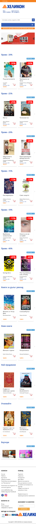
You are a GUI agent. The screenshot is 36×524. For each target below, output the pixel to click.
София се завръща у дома (9, 390)
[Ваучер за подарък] (9, 454)
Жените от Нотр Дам (8, 312)
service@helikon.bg (6, 490)
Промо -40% (6, 248)
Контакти (4, 477)
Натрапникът (24, 350)
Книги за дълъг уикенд (12, 287)
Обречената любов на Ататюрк (7, 158)
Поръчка (20, 476)
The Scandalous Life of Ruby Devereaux (25, 274)
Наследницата (8, 195)
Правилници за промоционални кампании (26, 495)
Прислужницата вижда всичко (25, 157)
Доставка (21, 479)
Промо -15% (6, 170)
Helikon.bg (4, 1)
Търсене (20, 474)
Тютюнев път (24, 118)
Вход (2, 504)
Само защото (24, 195)
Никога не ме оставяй (24, 235)
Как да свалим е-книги (25, 483)
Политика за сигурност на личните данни (9, 486)
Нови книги (6, 326)
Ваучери (5, 442)
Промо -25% (6, 93)
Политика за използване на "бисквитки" (8, 482)
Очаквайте (6, 403)
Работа (3, 476)
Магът (5, 118)
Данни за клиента (23, 481)
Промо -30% (6, 54)
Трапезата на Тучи (24, 80)
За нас (3, 474)
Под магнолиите (9, 79)
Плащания (21, 477)
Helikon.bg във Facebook (8, 492)
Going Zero (7, 273)
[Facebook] (2, 495)
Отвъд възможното (24, 390)
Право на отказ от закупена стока (23, 489)
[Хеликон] (13, 5)
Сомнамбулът (25, 311)
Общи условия (5, 479)
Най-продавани (8, 364)
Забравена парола (6, 507)
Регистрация (5, 506)
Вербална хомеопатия (7, 235)
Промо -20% (6, 132)
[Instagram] (6, 495)
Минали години (8, 350)
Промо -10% (6, 209)
